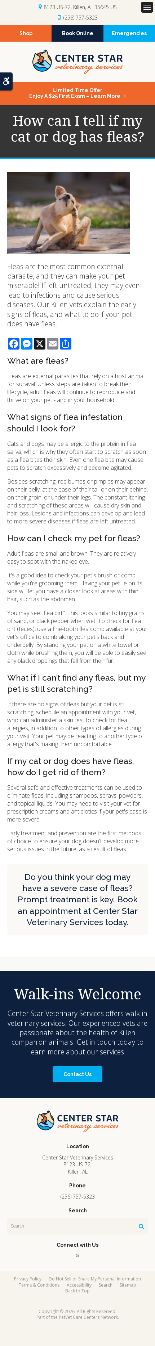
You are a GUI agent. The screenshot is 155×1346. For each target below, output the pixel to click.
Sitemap (128, 1285)
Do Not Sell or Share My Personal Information (95, 1279)
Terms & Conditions (39, 1285)
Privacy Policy (27, 1279)
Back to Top (77, 1291)
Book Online (77, 33)
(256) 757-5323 (80, 17)
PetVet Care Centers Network (88, 1317)
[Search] (141, 1226)
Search (105, 1285)
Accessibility (79, 1285)
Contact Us (77, 1074)
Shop (25, 33)
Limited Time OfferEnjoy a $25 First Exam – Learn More (74, 93)
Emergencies (129, 33)
